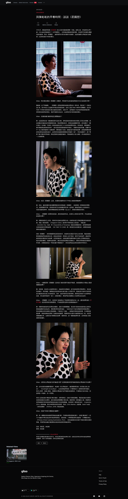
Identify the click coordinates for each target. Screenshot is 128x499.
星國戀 (54, 30)
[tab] (44, 2)
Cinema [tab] (15, 2)
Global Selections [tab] (23, 2)
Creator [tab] (40, 2)
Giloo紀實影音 (40, 12)
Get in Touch (102, 478)
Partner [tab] (33, 2)
